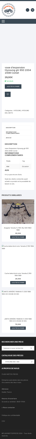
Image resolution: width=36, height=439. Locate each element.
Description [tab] (10, 127)
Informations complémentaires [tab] (13, 132)
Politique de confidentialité (11, 415)
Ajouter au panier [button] (18, 237)
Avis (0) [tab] (8, 138)
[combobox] (18, 362)
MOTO (10, 113)
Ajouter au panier (13, 86)
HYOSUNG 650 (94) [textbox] (17, 362)
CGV (3, 421)
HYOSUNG (17, 110)
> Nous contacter (8, 407)
